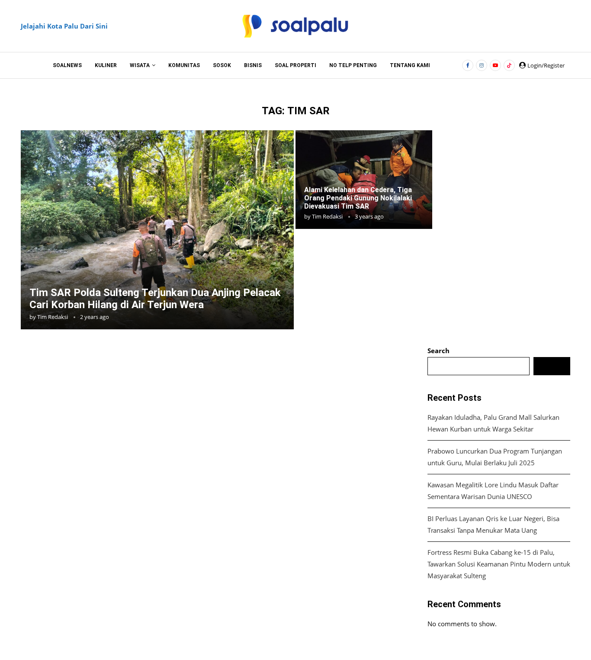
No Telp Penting (353, 65)
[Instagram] (481, 65)
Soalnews (67, 65)
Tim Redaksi (52, 317)
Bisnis (253, 65)
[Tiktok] (509, 65)
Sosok (222, 65)
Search (438, 350)
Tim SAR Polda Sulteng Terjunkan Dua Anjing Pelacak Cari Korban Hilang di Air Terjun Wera (155, 299)
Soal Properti (295, 65)
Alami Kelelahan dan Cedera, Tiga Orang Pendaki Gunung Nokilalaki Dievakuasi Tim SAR (358, 198)
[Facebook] (467, 65)
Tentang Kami (410, 65)
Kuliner (106, 65)
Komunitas (184, 65)
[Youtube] (495, 65)
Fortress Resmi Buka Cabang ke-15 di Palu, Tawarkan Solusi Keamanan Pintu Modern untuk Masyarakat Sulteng (498, 564)
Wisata (140, 65)
